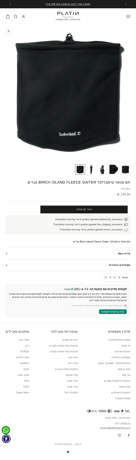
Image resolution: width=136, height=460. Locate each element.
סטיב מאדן (23, 375)
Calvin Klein (22, 392)
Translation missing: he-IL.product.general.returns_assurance (91, 229)
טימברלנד (125, 189)
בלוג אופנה (124, 386)
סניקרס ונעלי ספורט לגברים (63, 345)
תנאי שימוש (124, 369)
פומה (26, 369)
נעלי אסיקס (72, 375)
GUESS (25, 351)
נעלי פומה (72, 380)
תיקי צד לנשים (70, 339)
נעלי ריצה (73, 363)
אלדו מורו (24, 339)
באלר (26, 380)
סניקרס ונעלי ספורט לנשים (64, 351)
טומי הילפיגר (22, 357)
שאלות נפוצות (122, 398)
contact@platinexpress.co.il (115, 427)
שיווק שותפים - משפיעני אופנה (114, 363)
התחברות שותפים (120, 392)
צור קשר (126, 375)
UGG (26, 386)
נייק (27, 345)
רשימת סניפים (122, 351)
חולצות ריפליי (70, 392)
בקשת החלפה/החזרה (119, 339)
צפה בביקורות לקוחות (112, 311)
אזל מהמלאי (84, 209)
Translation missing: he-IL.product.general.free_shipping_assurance (88, 224)
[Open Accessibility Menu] (6, 438)
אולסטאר (24, 363)
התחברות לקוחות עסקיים (117, 380)
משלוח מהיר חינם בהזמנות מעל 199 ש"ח (68, 4)
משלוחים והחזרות (121, 357)
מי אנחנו (125, 345)
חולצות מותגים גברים (66, 369)
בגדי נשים (72, 386)
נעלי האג (73, 357)
